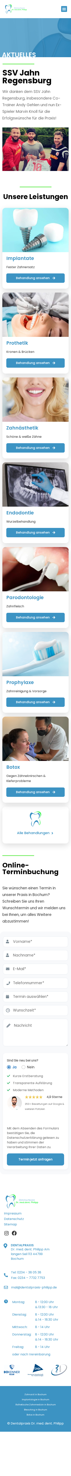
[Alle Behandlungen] (52, 833)
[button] (64, 9)
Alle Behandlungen (33, 832)
